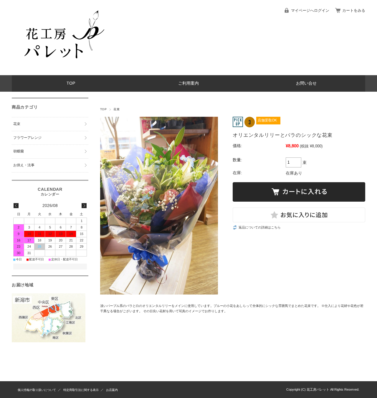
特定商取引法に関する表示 (81, 390)
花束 (116, 109)
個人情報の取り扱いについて (37, 390)
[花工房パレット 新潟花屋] (62, 70)
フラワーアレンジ (27, 138)
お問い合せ (306, 83)
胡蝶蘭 (18, 151)
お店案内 (112, 390)
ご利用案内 (188, 83)
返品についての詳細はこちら (260, 227)
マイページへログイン (310, 10)
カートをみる (353, 10)
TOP (71, 83)
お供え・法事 (23, 165)
